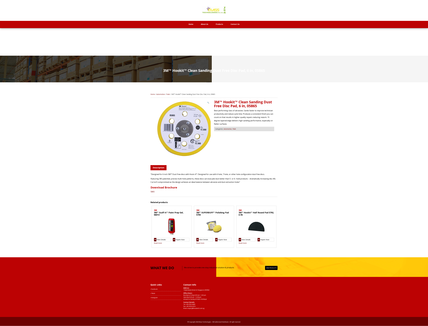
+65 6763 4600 (190, 304)
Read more (158, 243)
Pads (168, 94)
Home (191, 24)
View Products (271, 268)
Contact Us (235, 24)
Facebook (154, 289)
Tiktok (153, 293)
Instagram (154, 298)
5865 (153, 191)
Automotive (160, 94)
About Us (204, 24)
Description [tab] (158, 167)
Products (219, 24)
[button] (208, 103)
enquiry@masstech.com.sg (195, 308)
